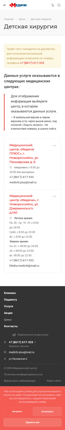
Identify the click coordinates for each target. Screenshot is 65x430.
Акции (8, 313)
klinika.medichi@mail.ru (24, 265)
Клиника (10, 293)
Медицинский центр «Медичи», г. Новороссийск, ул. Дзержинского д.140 (24, 204)
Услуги (8, 306)
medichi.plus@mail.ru (23, 182)
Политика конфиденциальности (23, 374)
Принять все (33, 422)
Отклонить (47, 411)
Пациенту (10, 299)
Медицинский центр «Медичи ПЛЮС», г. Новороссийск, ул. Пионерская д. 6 (24, 153)
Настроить (17, 411)
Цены (8, 319)
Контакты (11, 326)
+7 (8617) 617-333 (32, 63)
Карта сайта (54, 380)
